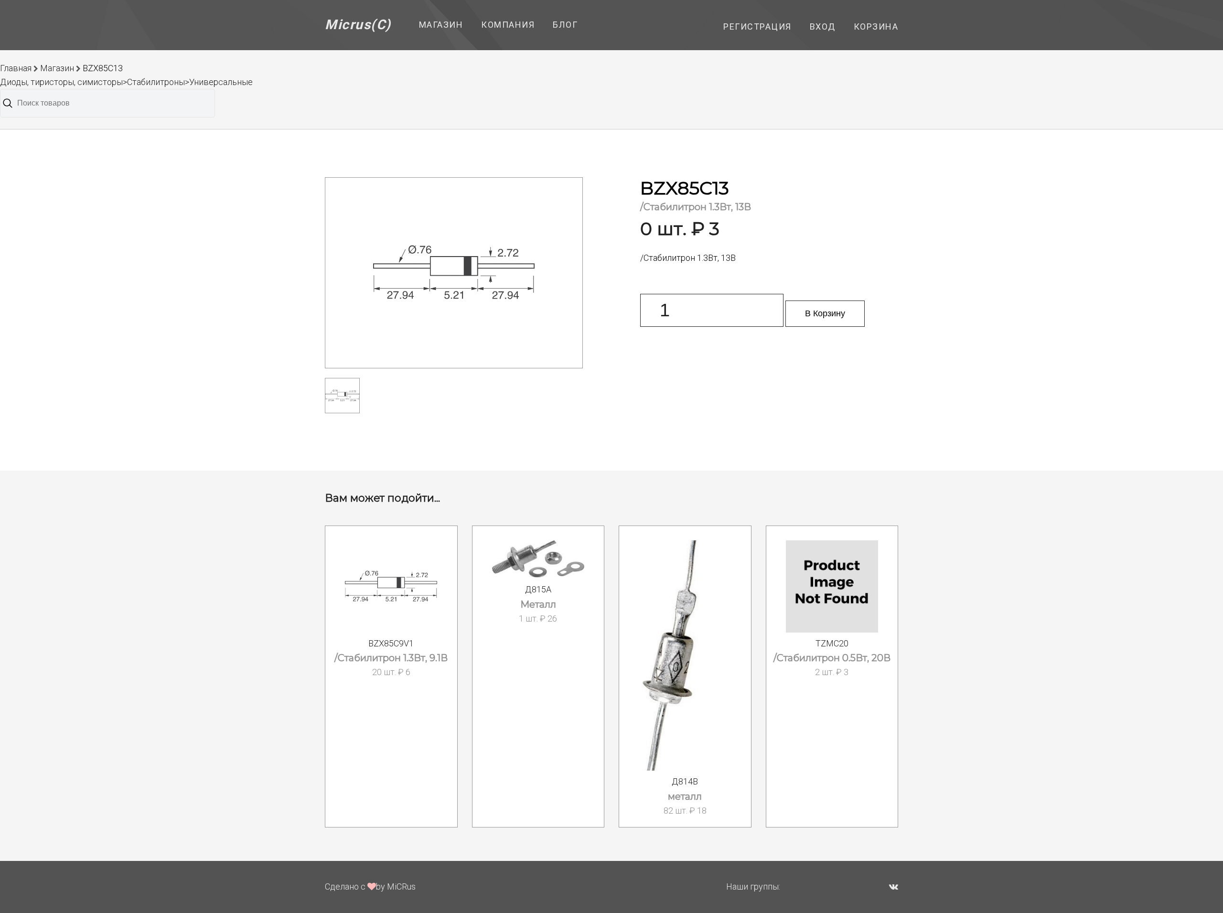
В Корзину (825, 313)
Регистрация (757, 26)
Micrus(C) (358, 24)
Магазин (441, 25)
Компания (508, 25)
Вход (823, 26)
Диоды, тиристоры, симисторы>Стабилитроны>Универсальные (126, 82)
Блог (565, 25)
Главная (16, 68)
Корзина (876, 26)
